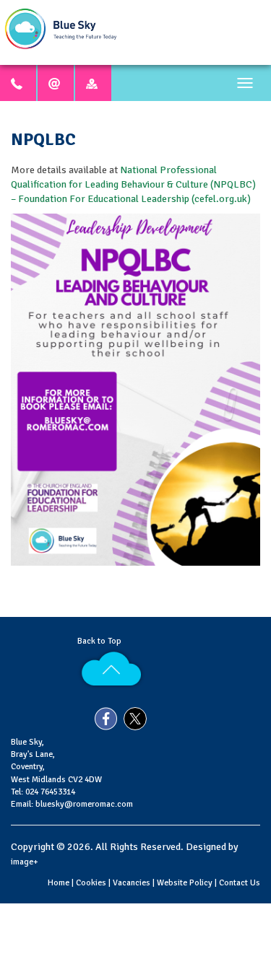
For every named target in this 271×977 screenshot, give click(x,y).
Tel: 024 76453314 (43, 792)
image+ (24, 861)
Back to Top (101, 641)
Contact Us (239, 882)
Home (58, 882)
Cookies (91, 882)
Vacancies (131, 882)
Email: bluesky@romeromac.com (72, 804)
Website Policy (184, 882)
